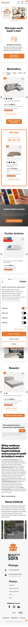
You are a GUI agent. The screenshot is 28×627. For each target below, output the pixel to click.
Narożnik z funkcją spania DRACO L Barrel (14, 101)
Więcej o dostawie (14, 53)
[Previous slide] (1, 97)
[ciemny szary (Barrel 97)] (9, 98)
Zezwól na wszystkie (14, 333)
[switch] (24, 313)
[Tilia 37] (14, 162)
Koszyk (23, 618)
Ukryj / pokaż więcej (9, 496)
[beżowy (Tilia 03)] (7, 162)
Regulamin (11, 585)
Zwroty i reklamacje (14, 591)
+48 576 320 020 (13, 570)
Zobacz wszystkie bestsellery (14, 121)
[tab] (11, 20)
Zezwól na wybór (14, 339)
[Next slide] (26, 97)
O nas (10, 594)
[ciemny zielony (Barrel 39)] (4, 98)
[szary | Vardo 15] (4, 393)
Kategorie (6, 618)
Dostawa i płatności (14, 588)
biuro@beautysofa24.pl (15, 574)
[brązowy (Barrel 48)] (6, 98)
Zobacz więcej (11, 114)
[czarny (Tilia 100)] (9, 162)
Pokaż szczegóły (18, 329)
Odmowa (14, 344)
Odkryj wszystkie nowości (14, 415)
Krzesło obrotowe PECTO (10, 395)
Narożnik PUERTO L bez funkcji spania (12, 165)
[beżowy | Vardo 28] (6, 393)
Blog (10, 597)
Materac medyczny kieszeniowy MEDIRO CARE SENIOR (11, 261)
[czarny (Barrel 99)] (11, 98)
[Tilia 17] (11, 162)
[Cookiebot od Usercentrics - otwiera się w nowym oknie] (19, 282)
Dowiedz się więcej (14, 221)
